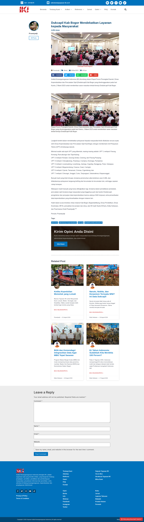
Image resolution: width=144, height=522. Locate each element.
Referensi (78, 9)
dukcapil (80, 222)
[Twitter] (111, 3)
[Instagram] (116, 3)
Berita (65, 70)
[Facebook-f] (17, 491)
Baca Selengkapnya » (61, 310)
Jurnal (89, 9)
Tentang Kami (55, 9)
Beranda (43, 9)
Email (36, 434)
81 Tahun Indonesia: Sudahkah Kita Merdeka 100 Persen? (101, 352)
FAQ (106, 9)
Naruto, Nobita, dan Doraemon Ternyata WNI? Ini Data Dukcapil (102, 294)
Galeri (97, 9)
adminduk (54, 222)
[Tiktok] (124, 3)
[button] (125, 9)
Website (37, 442)
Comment (38, 401)
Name (36, 426)
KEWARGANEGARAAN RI (93, 222)
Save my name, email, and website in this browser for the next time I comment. (65, 449)
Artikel (67, 9)
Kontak (113, 9)
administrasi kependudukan (68, 222)
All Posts (34, 38)
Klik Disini (60, 244)
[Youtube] (120, 3)
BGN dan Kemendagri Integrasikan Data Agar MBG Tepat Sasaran (65, 352)
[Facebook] (107, 3)
